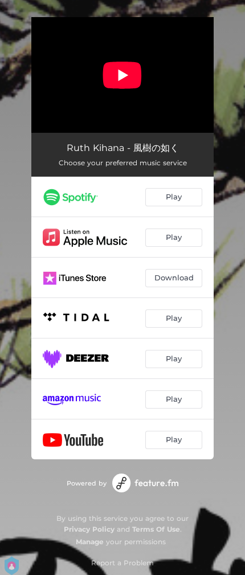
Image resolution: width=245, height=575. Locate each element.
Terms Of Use (156, 529)
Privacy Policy (89, 529)
